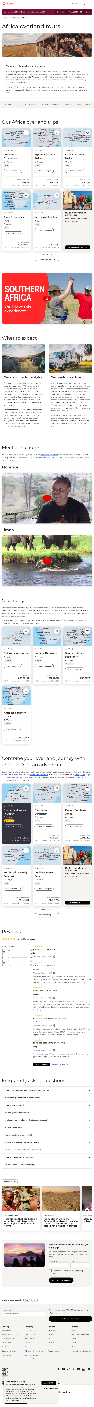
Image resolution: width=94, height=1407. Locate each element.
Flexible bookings (8, 1347)
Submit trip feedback (10, 1334)
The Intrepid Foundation (80, 1334)
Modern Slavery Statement (81, 1351)
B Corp (73, 1330)
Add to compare (14, 171)
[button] (26, 132)
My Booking (6, 1330)
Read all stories (10, 1181)
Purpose (74, 1327)
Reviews (79, 104)
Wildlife (74, 1347)
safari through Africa (49, 455)
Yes (26, 1300)
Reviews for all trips (60, 1064)
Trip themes (14, 18)
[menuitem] (8, 3)
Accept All (48, 1383)
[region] (47, 457)
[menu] (89, 3)
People (73, 1339)
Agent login (6, 1355)
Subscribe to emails (70, 1319)
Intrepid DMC (30, 1339)
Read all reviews (41, 1064)
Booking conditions (9, 1351)
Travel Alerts (6, 1343)
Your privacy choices (35, 1351)
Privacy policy (30, 1347)
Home (4, 18)
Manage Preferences (51, 1388)
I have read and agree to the (68, 1271)
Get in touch (52, 1330)
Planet (73, 1343)
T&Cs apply (53, 1313)
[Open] (33, 939)
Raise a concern (54, 1351)
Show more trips (45, 259)
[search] (75, 3)
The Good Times (31, 1334)
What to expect (30, 104)
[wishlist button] (26, 132)
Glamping (56, 104)
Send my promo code (61, 1280)
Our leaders (44, 104)
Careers (27, 1343)
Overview (7, 104)
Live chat (51, 1334)
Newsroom (52, 1347)
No (34, 1300)
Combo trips (68, 104)
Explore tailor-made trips (77, 247)
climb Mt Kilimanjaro (39, 775)
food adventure (12, 777)
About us (28, 1330)
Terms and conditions (79, 1254)
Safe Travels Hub (8, 1339)
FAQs (88, 104)
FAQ (49, 1339)
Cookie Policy (14, 1400)
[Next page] (87, 1210)
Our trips (18, 104)
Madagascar (80, 775)
